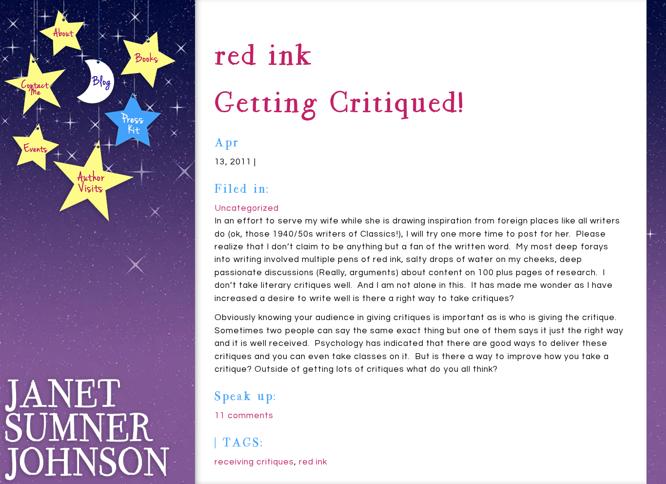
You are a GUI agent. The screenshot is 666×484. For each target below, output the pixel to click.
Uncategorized (247, 208)
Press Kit (132, 118)
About (62, 32)
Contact (35, 84)
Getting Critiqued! (339, 105)
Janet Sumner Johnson (86, 429)
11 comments (244, 415)
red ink (313, 462)
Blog (96, 83)
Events (35, 148)
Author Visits (94, 180)
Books (147, 59)
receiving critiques (254, 462)
